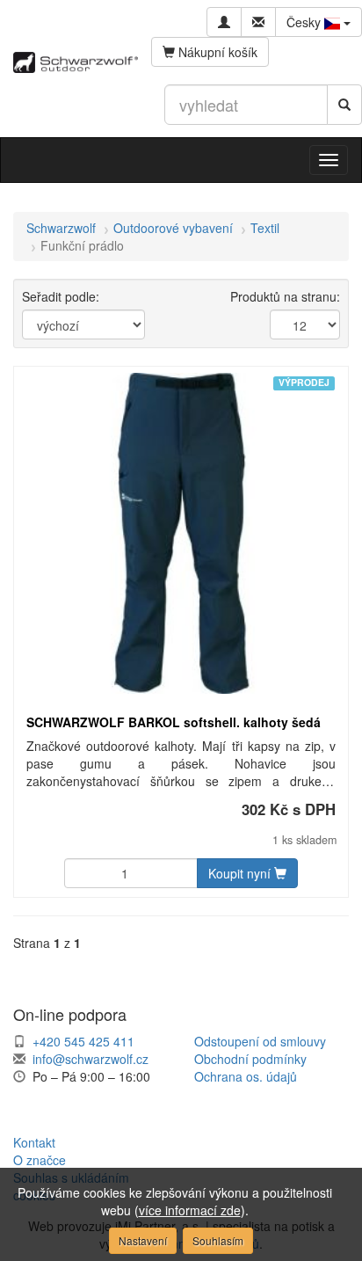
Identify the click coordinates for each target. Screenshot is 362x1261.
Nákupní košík (216, 52)
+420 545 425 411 (83, 1041)
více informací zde (190, 1210)
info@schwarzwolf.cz (90, 1059)
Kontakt (34, 1142)
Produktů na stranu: (285, 296)
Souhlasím (217, 1240)
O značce (39, 1160)
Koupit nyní (241, 873)
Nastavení (143, 1240)
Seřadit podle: (60, 296)
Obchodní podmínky (250, 1059)
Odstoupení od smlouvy (260, 1041)
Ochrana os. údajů (245, 1076)
